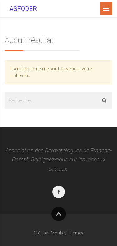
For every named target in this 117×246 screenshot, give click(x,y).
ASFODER (23, 8)
